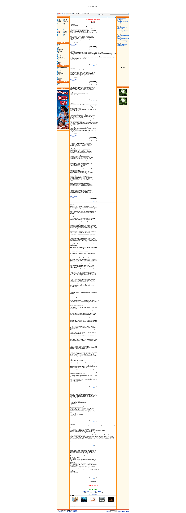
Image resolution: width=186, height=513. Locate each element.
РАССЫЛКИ (75, 13)
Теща (59, 63)
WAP (68, 13)
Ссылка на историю (73, 44)
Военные (59, 72)
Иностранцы (60, 50)
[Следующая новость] (115, 17)
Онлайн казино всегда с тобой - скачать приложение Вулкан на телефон (122, 22)
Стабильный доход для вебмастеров (93, 19)
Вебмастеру (60, 34)
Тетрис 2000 (60, 83)
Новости (65, 23)
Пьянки (59, 60)
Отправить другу (73, 45)
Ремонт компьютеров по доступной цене (121, 19)
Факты (59, 24)
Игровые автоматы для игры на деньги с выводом (123, 30)
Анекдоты (59, 19)
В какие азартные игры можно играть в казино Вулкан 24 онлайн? (122, 41)
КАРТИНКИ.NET (61, 14)
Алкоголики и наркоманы (62, 67)
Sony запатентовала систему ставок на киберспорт (122, 33)
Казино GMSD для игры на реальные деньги (122, 28)
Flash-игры (60, 21)
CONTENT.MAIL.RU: (98, 491)
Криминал (59, 52)
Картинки (59, 28)
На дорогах (60, 54)
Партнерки (66, 34)
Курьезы (65, 20)
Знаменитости (60, 49)
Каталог (65, 35)
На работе (59, 55)
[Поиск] (128, 13)
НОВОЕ (122, 16)
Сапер (59, 86)
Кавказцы (59, 77)
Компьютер (60, 51)
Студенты (59, 61)
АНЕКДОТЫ (63, 65)
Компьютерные (60, 78)
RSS (70, 13)
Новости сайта (119, 20)
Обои (59, 31)
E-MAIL (64, 13)
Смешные (65, 28)
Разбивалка (60, 85)
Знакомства (66, 21)
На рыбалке (60, 56)
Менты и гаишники (61, 53)
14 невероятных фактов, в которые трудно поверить (122, 45)
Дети (59, 46)
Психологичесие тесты (62, 37)
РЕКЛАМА (63, 88)
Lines (59, 84)
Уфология (65, 25)
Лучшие (59, 64)
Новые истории (91, 483)
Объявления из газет (61, 58)
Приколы (59, 20)
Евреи (59, 75)
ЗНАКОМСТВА (68, 14)
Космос (59, 25)
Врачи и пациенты (61, 73)
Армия (59, 44)
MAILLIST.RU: (86, 491)
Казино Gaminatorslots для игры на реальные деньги (123, 25)
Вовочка (59, 71)
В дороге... (60, 69)
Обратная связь (75, 511)
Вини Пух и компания (62, 70)
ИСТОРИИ (63, 42)
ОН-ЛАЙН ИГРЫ (63, 81)
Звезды (59, 29)
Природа (65, 32)
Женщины (59, 47)
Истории (65, 19)
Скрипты (59, 35)
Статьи (59, 23)
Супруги (59, 62)
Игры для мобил (123, 87)
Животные (66, 29)
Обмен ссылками (69, 511)
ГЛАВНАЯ (59, 13)
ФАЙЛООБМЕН (87, 13)
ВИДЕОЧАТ (74, 14)
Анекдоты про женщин (62, 68)
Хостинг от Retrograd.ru (61, 511)
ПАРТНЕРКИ (80, 13)
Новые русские (60, 57)
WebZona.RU (74, 510)
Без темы (59, 45)
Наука (65, 24)
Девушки (65, 31)
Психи (59, 59)
